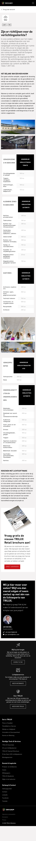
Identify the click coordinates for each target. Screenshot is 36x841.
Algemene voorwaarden (8, 814)
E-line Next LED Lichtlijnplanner (12, 754)
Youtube (4, 801)
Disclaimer (5, 817)
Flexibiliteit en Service (9, 726)
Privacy (4, 820)
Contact (4, 792)
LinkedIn (5, 795)
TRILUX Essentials (8, 745)
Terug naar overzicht (9, 9)
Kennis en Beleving (8, 735)
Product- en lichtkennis (9, 767)
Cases (4, 770)
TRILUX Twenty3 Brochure (10, 751)
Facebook (5, 798)
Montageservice (7, 757)
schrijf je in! (18, 662)
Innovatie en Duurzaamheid (11, 732)
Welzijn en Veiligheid (8, 729)
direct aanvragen (12, 566)
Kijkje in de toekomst (8, 779)
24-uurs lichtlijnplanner (9, 748)
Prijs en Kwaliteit (7, 723)
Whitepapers (6, 773)
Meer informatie (18, 683)
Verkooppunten (7, 788)
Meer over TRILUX (18, 706)
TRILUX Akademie (8, 776)
